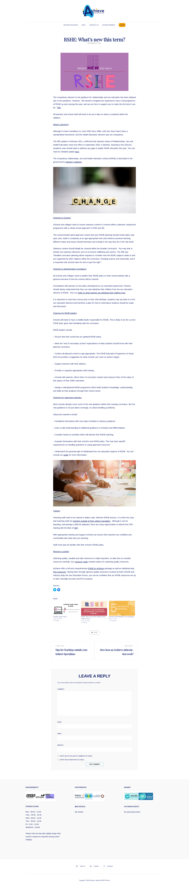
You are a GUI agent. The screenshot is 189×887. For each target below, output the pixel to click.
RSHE (96, 632)
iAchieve (91, 880)
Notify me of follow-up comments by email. (76, 756)
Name (59, 722)
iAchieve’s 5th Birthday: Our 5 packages (121, 616)
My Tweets (79, 812)
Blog (84, 25)
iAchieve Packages (70, 25)
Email (60, 733)
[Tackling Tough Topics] (66, 608)
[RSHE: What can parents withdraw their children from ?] (94, 608)
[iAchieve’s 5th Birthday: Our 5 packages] (122, 608)
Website (60, 745)
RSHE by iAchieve (96, 568)
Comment (61, 689)
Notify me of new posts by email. (72, 759)
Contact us (94, 25)
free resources (59, 572)
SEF (59, 108)
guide (65, 455)
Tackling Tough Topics (60, 616)
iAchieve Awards (108, 25)
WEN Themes (106, 880)
